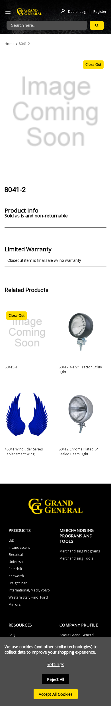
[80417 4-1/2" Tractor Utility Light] (81, 332)
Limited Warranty (28, 249)
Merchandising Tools (76, 558)
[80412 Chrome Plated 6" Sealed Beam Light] (81, 414)
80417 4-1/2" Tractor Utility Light (80, 369)
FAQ (12, 634)
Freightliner (18, 583)
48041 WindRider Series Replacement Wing (24, 451)
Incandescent (19, 547)
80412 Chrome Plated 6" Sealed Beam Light (78, 451)
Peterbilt (15, 568)
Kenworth (16, 576)
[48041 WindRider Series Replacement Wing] (27, 414)
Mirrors (14, 604)
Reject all (55, 679)
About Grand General (76, 634)
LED (12, 540)
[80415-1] (27, 332)
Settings (55, 664)
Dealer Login (78, 11)
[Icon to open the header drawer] (8, 12)
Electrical (16, 554)
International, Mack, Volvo (29, 590)
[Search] (97, 25)
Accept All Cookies (56, 694)
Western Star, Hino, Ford (28, 597)
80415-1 (11, 367)
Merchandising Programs (79, 551)
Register (99, 11)
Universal (16, 561)
